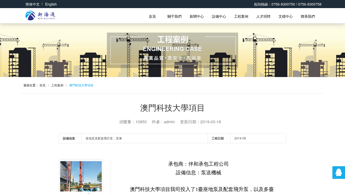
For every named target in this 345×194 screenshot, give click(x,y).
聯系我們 (308, 16)
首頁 (152, 16)
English (51, 4)
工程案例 (241, 16)
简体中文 (33, 4)
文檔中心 (286, 16)
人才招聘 (263, 16)
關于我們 (174, 16)
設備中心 (219, 16)
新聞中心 (197, 16)
